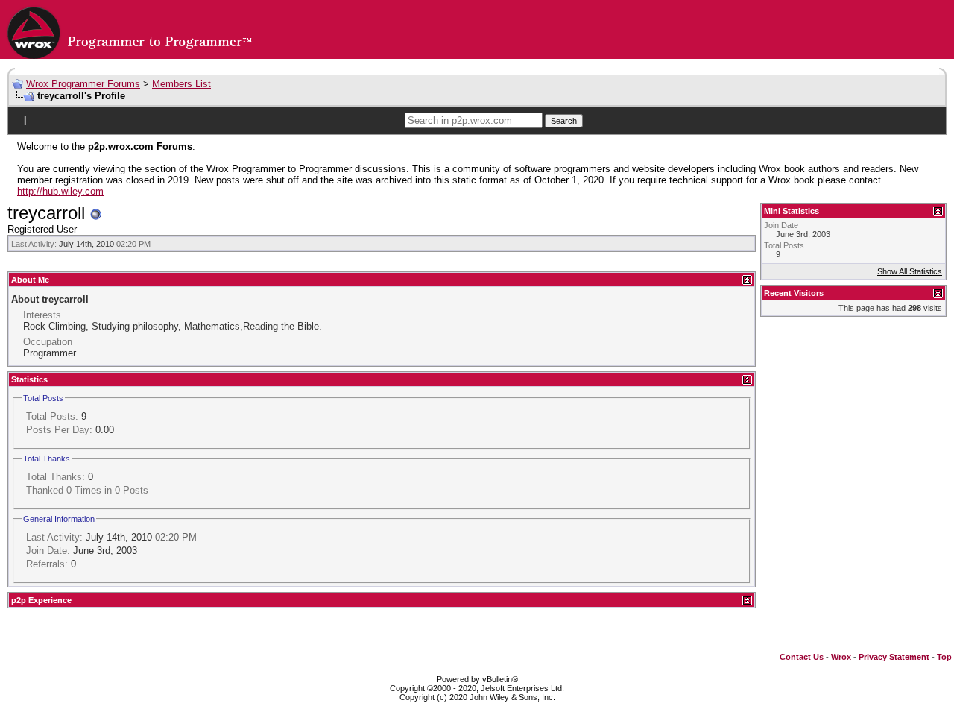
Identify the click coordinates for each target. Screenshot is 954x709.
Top (944, 656)
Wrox (841, 656)
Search (564, 120)
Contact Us (802, 656)
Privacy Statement (894, 656)
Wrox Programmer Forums (83, 83)
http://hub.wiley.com (60, 191)
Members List (181, 83)
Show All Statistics (909, 271)
